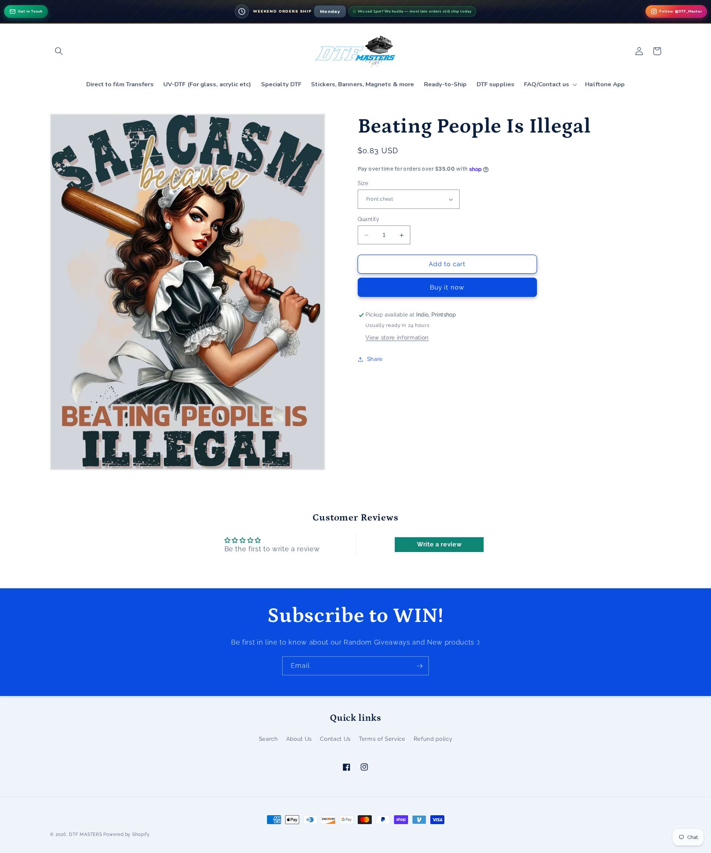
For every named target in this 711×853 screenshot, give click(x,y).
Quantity (369, 219)
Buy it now (447, 287)
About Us (299, 739)
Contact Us (335, 739)
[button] (59, 51)
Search (268, 739)
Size (363, 183)
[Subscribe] (419, 666)
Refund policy (433, 739)
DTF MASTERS (85, 834)
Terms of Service (382, 739)
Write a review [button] (439, 544)
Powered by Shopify (126, 834)
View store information (397, 337)
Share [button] (375, 359)
